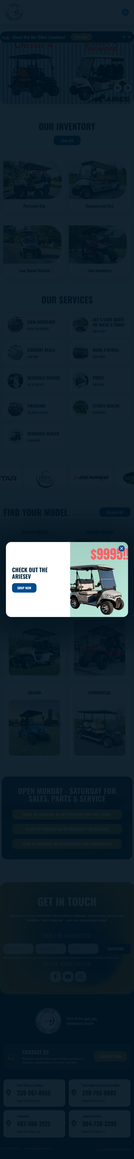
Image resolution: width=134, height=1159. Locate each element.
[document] (67, 579)
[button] (122, 548)
